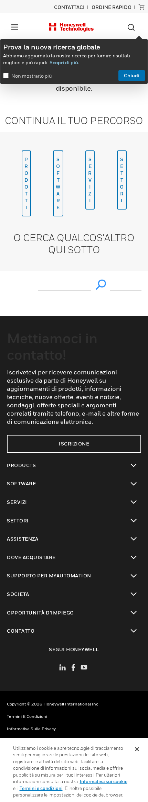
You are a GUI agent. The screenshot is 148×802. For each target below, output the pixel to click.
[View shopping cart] (141, 7)
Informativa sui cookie (103, 781)
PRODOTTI (26, 183)
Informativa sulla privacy (31, 728)
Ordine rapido (111, 7)
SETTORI (122, 179)
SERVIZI (90, 179)
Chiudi (131, 75)
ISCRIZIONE (74, 444)
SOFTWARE (58, 183)
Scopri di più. (64, 62)
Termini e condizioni (27, 716)
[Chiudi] (137, 749)
